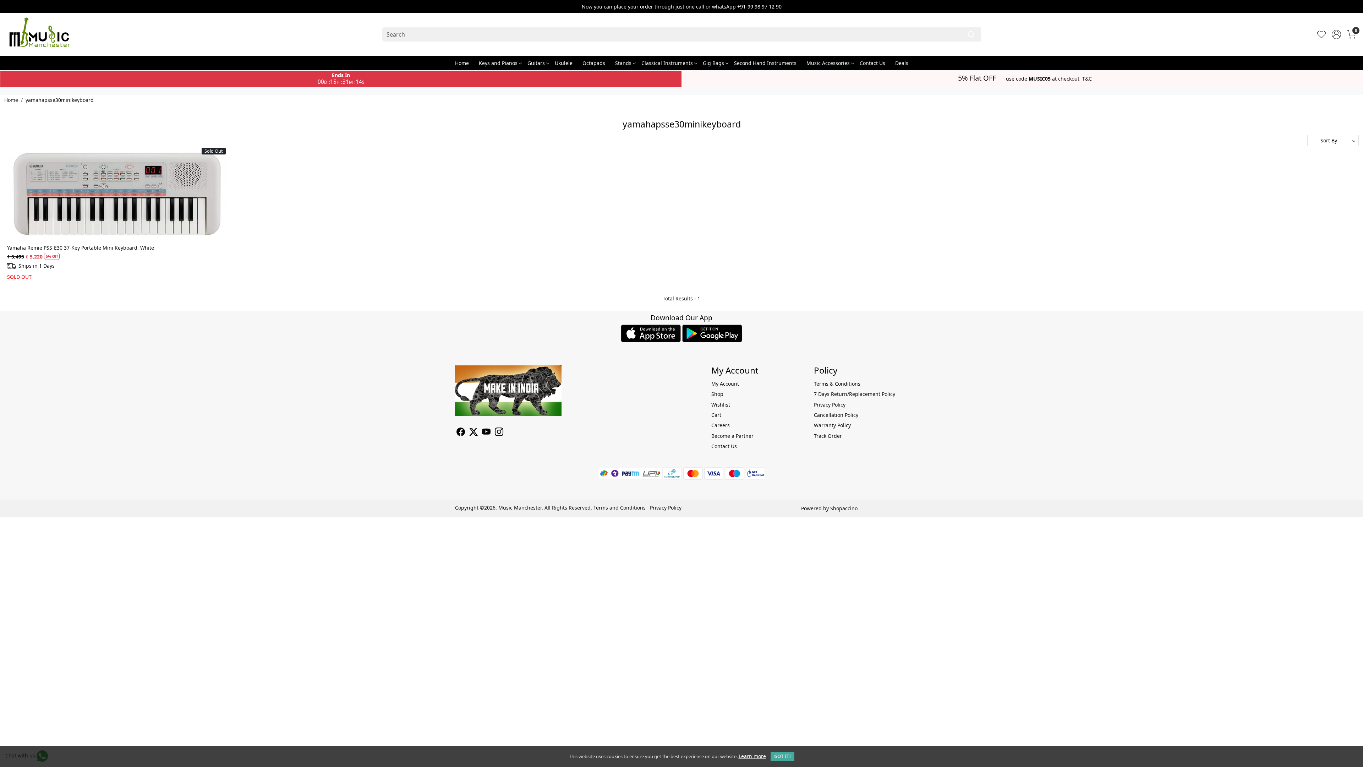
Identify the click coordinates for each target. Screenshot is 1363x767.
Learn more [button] (752, 756)
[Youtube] (486, 433)
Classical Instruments (667, 63)
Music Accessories (828, 63)
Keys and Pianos (498, 63)
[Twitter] (473, 433)
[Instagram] (499, 433)
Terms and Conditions (619, 507)
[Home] (39, 34)
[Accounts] (1336, 34)
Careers (720, 425)
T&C (1087, 79)
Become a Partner (732, 436)
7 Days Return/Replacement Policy (854, 394)
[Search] (971, 34)
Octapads (593, 63)
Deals (901, 63)
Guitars (536, 63)
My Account (725, 383)
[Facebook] (460, 433)
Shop (717, 394)
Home (462, 63)
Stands (623, 63)
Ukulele (564, 63)
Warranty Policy (832, 425)
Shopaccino (844, 508)
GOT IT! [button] (782, 756)
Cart (716, 415)
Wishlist (720, 404)
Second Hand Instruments (765, 63)
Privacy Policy (829, 404)
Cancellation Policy (836, 415)
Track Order (828, 436)
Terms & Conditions (837, 383)
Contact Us (872, 63)
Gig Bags (713, 63)
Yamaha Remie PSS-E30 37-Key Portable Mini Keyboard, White (80, 247)
